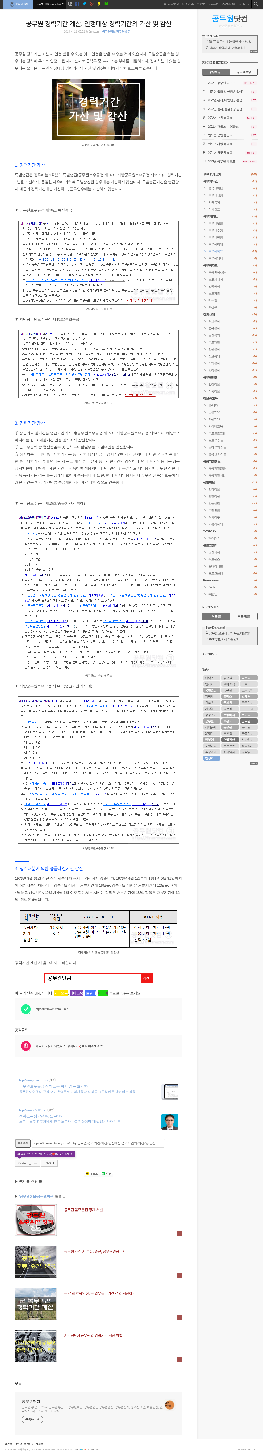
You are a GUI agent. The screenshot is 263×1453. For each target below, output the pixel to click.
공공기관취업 (232, 475)
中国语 (232, 594)
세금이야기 (232, 524)
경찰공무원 (249, 752)
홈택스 (227, 696)
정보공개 (232, 356)
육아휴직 (229, 684)
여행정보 (232, 391)
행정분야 (232, 370)
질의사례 (230, 314)
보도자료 (232, 293)
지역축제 (232, 202)
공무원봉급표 (228, 4)
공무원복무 (232, 251)
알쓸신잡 (232, 503)
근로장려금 (249, 733)
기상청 (209, 708)
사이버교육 (232, 426)
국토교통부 (249, 678)
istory (73, 1449)
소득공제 (247, 690)
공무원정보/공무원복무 (116, 31)
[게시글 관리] (35, 1163)
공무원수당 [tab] (244, 72)
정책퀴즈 (232, 209)
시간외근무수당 (250, 739)
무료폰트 (229, 745)
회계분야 (232, 363)
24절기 (209, 733)
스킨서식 (232, 552)
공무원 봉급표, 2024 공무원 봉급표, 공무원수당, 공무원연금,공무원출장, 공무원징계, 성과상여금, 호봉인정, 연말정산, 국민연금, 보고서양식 (92, 1409)
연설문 (232, 307)
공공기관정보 (230, 461)
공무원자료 (230, 265)
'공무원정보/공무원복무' (36, 1196)
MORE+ (253, 51)
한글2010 (232, 412)
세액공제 (211, 727)
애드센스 (232, 559)
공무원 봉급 (230, 690)
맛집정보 (232, 384)
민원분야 (232, 349)
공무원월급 (232, 223)
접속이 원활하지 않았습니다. (227, 47)
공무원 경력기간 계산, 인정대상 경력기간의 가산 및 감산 (98, 23)
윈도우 (209, 702)
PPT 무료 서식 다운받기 (224, 639)
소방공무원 (212, 745)
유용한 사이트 (232, 454)
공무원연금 (232, 237)
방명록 (18, 1444)
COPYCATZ (252, 1449)
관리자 (243, 4)
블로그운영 (232, 573)
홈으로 (9, 1444)
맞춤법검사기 (188, 4)
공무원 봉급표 (231, 708)
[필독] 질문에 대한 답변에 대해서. (230, 41)
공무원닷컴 (21, 4)
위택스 (209, 678)
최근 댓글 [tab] (244, 616)
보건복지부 (249, 715)
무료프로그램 (232, 433)
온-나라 (232, 405)
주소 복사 (23, 1143)
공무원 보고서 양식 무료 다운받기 (230, 633)
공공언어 (211, 715)
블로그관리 (230, 545)
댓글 (18, 1383)
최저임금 (229, 752)
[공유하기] (30, 1163)
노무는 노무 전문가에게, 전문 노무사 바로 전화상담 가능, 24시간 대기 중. (70, 1121)
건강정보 (232, 489)
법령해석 (232, 286)
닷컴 (230, 18)
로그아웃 (29, 1444)
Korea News (230, 580)
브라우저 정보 (232, 447)
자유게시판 (173, 4)
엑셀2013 (232, 419)
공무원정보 (230, 216)
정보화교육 (230, 398)
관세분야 (232, 321)
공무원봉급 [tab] (216, 72)
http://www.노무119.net (32, 1110)
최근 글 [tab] (216, 616)
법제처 (246, 696)
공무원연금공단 (212, 721)
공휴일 (227, 733)
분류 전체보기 (230, 174)
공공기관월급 (232, 468)
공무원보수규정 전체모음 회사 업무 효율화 (53, 1086)
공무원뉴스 (230, 181)
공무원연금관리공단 (250, 727)
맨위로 (39, 1444)
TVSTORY (230, 531)
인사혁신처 (212, 684)
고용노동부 (230, 721)
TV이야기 (232, 538)
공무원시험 (232, 195)
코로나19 (247, 684)
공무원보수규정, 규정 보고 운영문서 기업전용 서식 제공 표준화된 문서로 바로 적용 (77, 1091)
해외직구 (232, 517)
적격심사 (247, 745)
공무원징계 (232, 244)
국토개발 (232, 342)
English (232, 587)
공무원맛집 (230, 377)
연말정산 (201, 4)
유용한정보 (232, 188)
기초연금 (247, 708)
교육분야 (232, 328)
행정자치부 (212, 758)
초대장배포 (232, 566)
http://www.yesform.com (33, 1080)
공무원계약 (232, 258)
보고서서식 (232, 279)
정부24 (209, 739)
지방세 (209, 696)
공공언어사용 (232, 272)
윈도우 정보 (232, 440)
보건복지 (232, 335)
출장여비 (211, 752)
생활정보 (230, 482)
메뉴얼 (232, 300)
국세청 (227, 702)
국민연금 (232, 510)
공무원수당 (213, 4)
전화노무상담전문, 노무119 (40, 1116)
